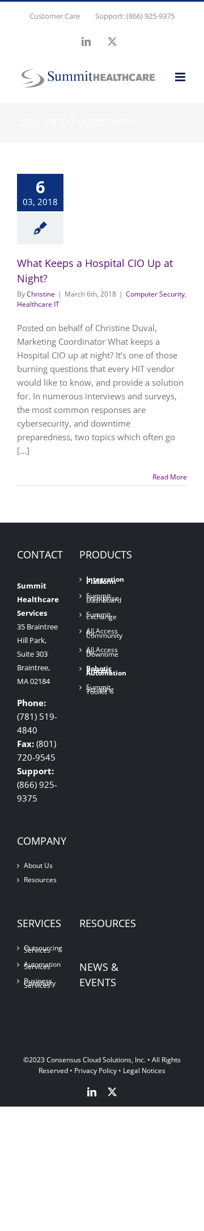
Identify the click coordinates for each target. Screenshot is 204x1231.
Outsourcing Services (40, 949)
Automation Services (40, 965)
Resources (40, 880)
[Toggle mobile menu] (181, 77)
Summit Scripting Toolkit (100, 689)
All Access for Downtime (102, 652)
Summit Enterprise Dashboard (102, 598)
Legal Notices (144, 1070)
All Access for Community (102, 633)
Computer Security (155, 294)
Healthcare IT (38, 304)
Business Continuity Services (40, 983)
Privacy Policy (95, 1070)
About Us (38, 866)
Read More (169, 477)
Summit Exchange (101, 616)
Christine (41, 294)
